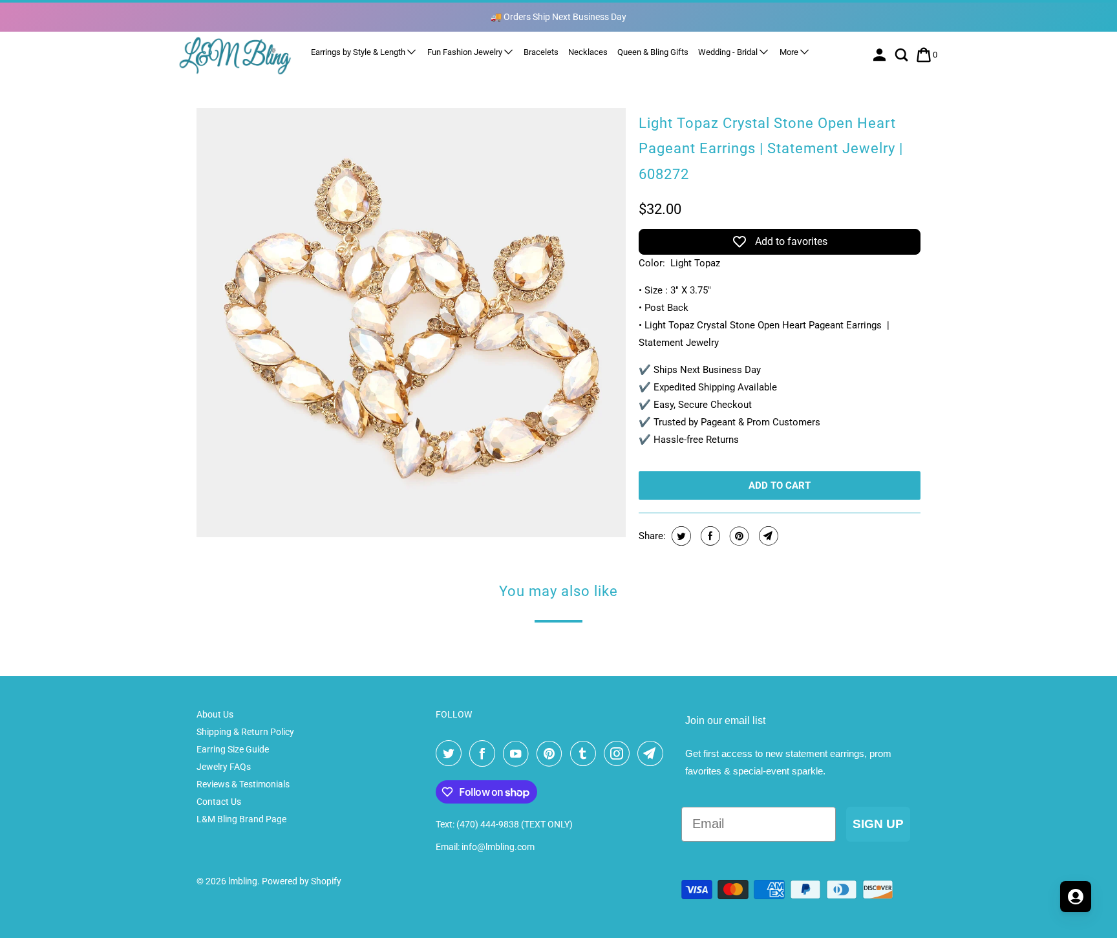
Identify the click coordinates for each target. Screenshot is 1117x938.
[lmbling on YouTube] (518, 754)
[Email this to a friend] (767, 536)
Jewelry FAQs (224, 767)
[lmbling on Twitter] (451, 754)
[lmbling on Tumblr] (585, 754)
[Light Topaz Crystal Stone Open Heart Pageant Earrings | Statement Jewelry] (411, 322)
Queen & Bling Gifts (652, 52)
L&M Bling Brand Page (241, 819)
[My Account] (881, 55)
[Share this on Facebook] (708, 536)
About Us (215, 714)
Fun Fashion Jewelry (465, 52)
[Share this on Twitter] (679, 536)
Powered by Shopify (301, 881)
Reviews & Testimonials (243, 784)
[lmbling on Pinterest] (552, 754)
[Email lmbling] (652, 754)
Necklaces (588, 52)
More (790, 52)
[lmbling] (235, 55)
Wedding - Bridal (729, 52)
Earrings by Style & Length (359, 52)
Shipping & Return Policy (245, 732)
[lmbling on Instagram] (619, 754)
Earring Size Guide (233, 749)
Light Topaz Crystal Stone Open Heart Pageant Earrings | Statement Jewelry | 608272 (771, 148)
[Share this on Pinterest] (738, 536)
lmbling (242, 881)
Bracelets (541, 52)
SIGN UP (878, 824)
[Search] (903, 55)
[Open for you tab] (1075, 896)
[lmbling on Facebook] (484, 754)
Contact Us (219, 801)
